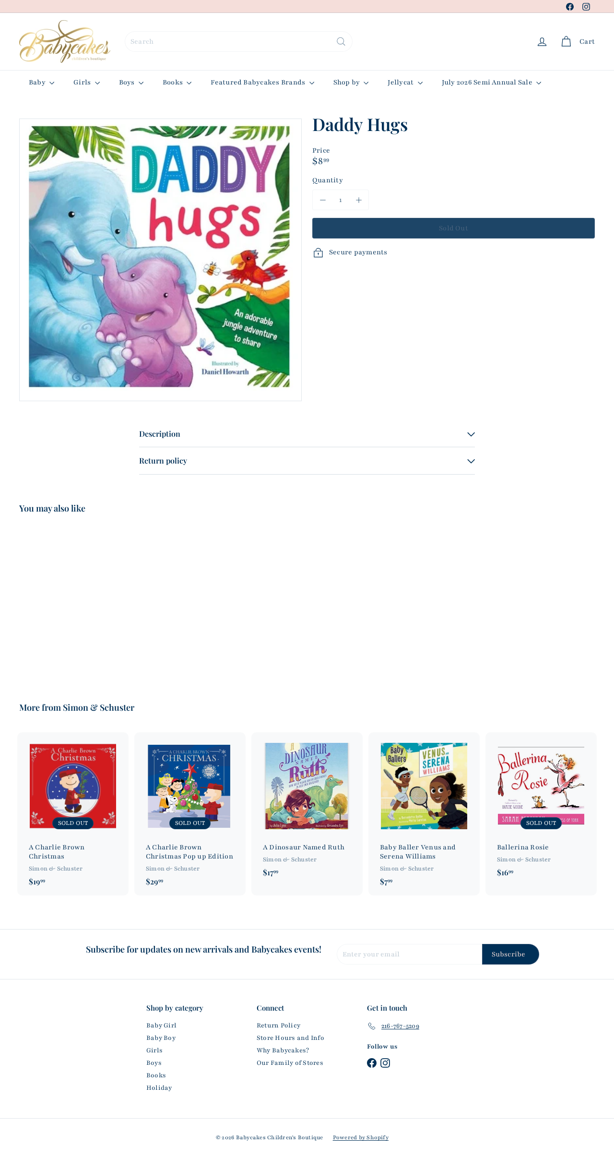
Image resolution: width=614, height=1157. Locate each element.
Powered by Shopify (361, 1137)
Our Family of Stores (290, 1063)
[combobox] (239, 41)
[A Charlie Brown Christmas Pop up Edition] (190, 813)
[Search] (341, 41)
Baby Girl (161, 1025)
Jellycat (401, 82)
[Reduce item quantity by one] (322, 200)
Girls (82, 82)
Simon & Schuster (98, 707)
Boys (127, 82)
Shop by (347, 82)
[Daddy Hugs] (63, 601)
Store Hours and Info (290, 1038)
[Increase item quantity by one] (358, 200)
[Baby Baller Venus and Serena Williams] (424, 813)
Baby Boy (161, 1038)
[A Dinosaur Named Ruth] (307, 809)
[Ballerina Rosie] (541, 809)
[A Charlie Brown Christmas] (73, 813)
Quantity (327, 180)
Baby (38, 82)
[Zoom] (160, 260)
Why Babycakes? (283, 1050)
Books (173, 82)
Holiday (159, 1088)
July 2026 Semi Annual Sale (488, 82)
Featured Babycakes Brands (259, 82)
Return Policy (278, 1025)
